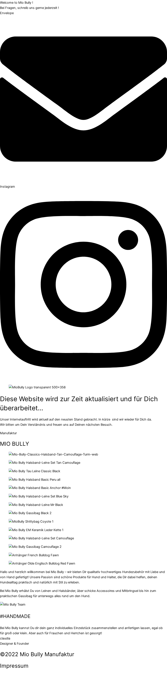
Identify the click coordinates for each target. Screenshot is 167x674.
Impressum (14, 665)
